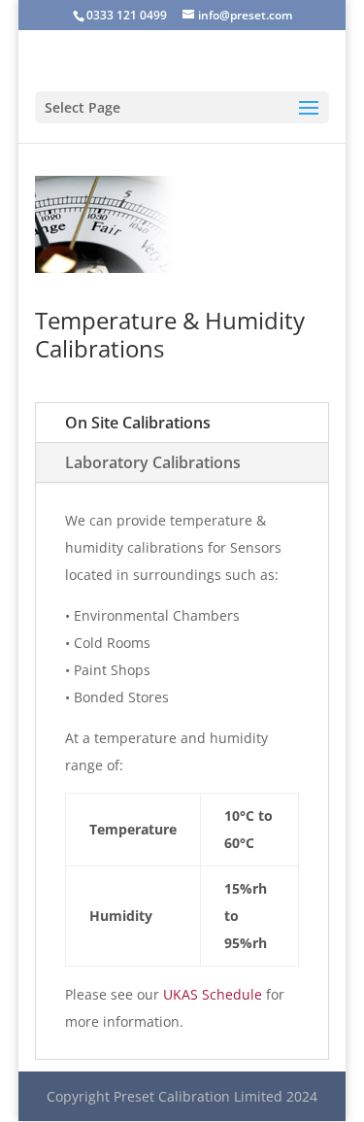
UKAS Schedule (212, 994)
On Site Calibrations (138, 422)
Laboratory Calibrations (153, 462)
